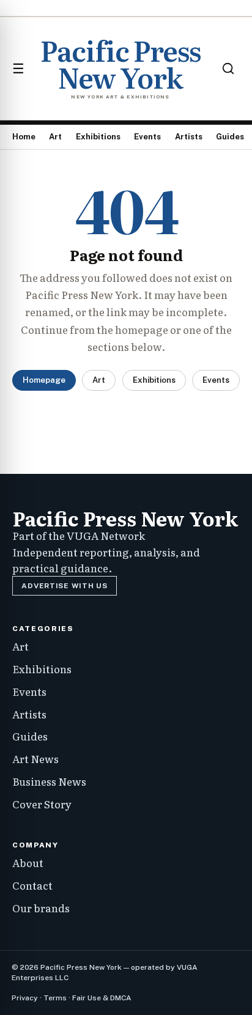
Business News (49, 781)
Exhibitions (98, 136)
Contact (32, 885)
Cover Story (42, 803)
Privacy (25, 998)
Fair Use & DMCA (102, 998)
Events (147, 136)
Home (23, 136)
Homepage (44, 380)
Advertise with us (64, 585)
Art (55, 136)
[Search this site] (228, 68)
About (27, 862)
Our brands (41, 907)
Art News (35, 758)
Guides (230, 136)
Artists (188, 136)
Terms (55, 998)
